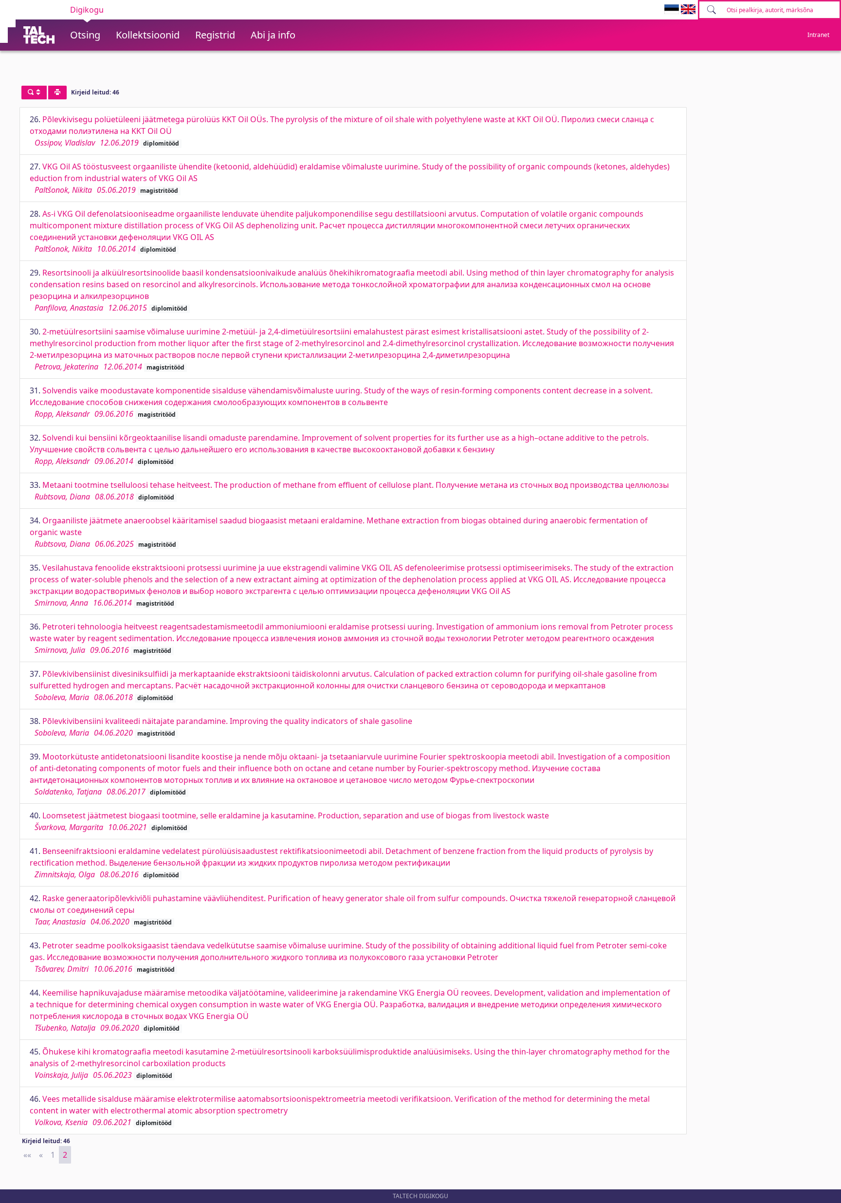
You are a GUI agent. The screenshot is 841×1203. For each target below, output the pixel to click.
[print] (57, 92)
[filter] (34, 92)
